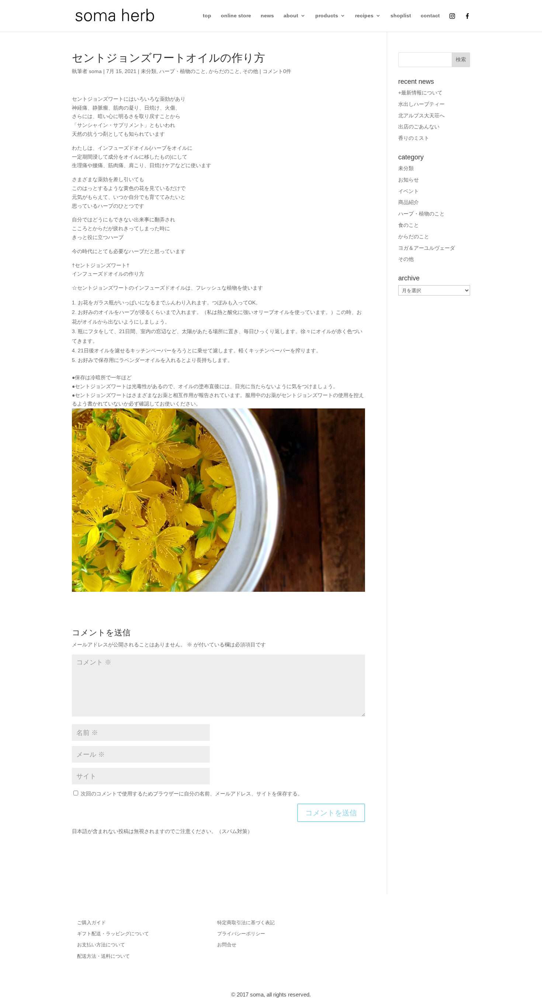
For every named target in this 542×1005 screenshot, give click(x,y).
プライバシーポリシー (241, 933)
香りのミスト (413, 138)
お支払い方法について (101, 944)
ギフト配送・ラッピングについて (113, 933)
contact (430, 15)
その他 (250, 71)
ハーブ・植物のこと (182, 71)
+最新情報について (420, 93)
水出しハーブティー (421, 104)
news (267, 15)
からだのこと (224, 71)
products (326, 15)
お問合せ (226, 944)
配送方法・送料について (103, 956)
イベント (408, 191)
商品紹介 (408, 202)
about (291, 15)
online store (236, 15)
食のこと (408, 225)
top (207, 15)
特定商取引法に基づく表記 (246, 922)
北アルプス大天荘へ (421, 115)
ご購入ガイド (91, 922)
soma (95, 71)
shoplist (400, 15)
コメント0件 (277, 71)
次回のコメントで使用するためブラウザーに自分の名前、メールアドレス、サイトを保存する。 (192, 794)
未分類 (148, 71)
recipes (364, 15)
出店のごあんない (418, 126)
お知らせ (408, 180)
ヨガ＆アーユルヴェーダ (426, 248)
